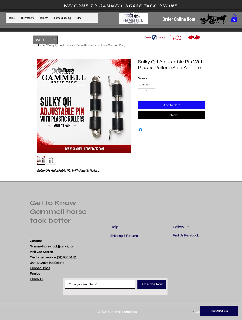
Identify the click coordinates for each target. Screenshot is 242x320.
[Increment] (152, 91)
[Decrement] (141, 91)
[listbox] (45, 40)
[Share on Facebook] (140, 129)
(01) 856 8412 (66, 257)
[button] (234, 18)
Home (41, 45)
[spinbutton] (146, 91)
